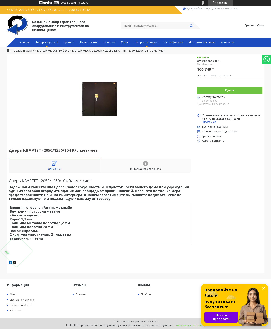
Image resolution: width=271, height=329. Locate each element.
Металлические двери (87, 50)
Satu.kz (153, 321)
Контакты (227, 42)
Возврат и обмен (21, 305)
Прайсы (146, 294)
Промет (68, 42)
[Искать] (191, 25)
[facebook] (10, 263)
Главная (24, 42)
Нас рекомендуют (147, 42)
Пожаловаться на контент (190, 325)
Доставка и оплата (202, 42)
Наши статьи (88, 42)
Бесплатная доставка (215, 126)
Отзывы (81, 294)
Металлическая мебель (53, 50)
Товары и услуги (47, 42)
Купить (229, 90)
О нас (125, 42)
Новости (109, 42)
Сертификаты (173, 42)
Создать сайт (68, 2)
